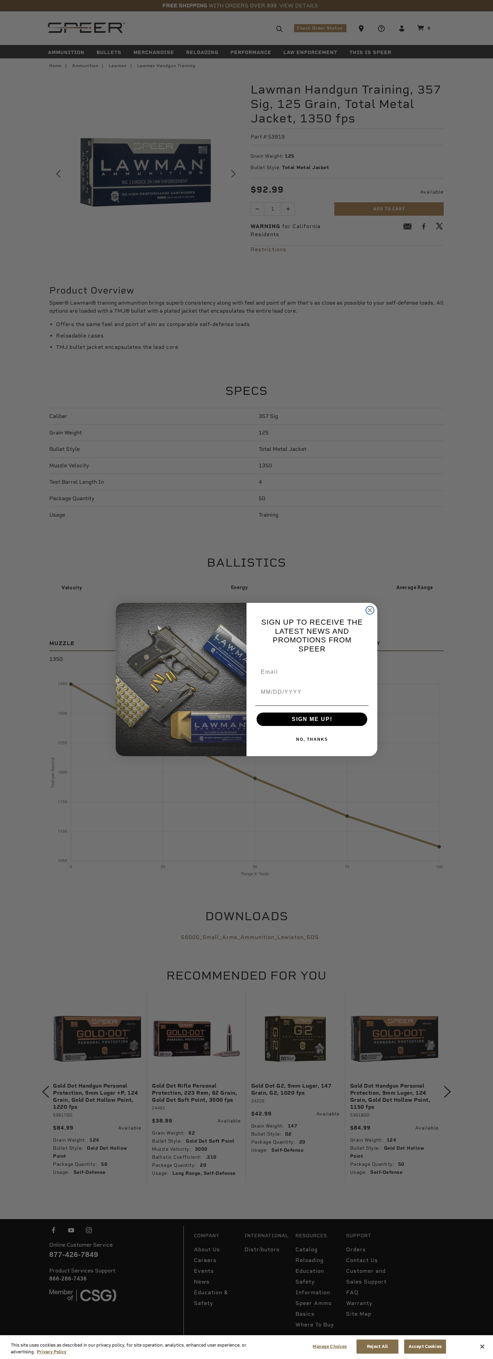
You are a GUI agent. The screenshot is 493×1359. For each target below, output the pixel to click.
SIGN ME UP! (312, 719)
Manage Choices (330, 1346)
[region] (246, 1347)
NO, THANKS (312, 739)
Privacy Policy (51, 1351)
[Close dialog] (370, 610)
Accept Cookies (425, 1346)
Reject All (377, 1346)
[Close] (482, 1346)
